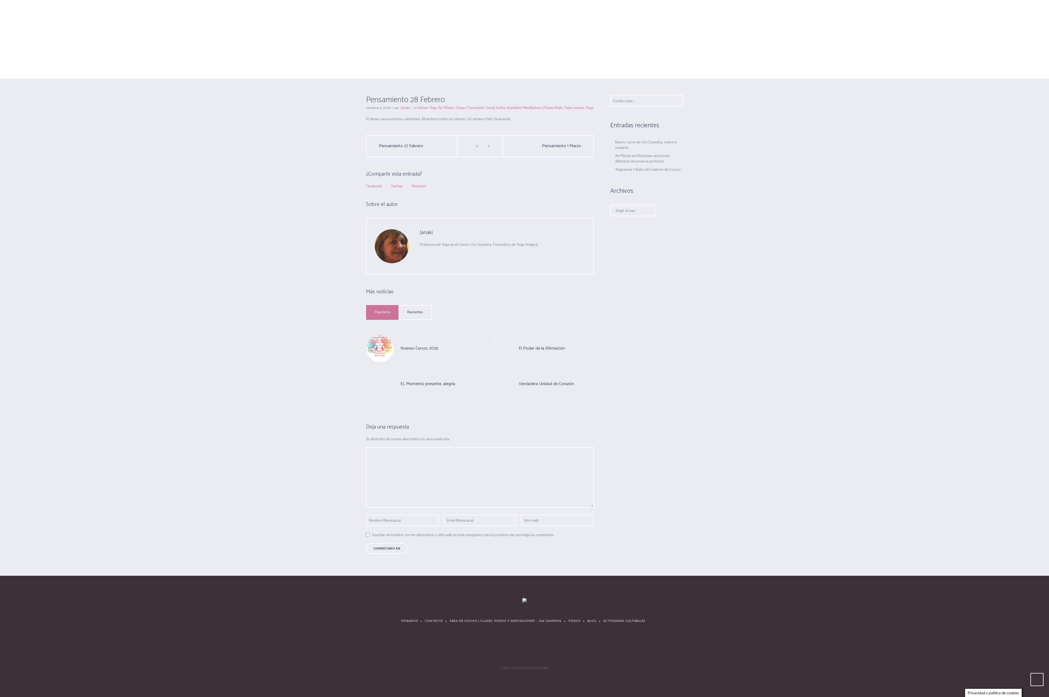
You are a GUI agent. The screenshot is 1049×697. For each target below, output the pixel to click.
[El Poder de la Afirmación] (498, 348)
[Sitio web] (433, 255)
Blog (591, 621)
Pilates (548, 107)
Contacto (434, 621)
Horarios (409, 621)
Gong (490, 107)
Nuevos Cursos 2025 (419, 348)
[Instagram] (542, 647)
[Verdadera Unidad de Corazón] (498, 383)
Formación (475, 107)
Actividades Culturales (624, 621)
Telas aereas (574, 107)
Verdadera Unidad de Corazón (546, 384)
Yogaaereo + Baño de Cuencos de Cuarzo (648, 169)
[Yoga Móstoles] (524, 601)
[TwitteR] (493, 647)
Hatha (500, 107)
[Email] (422, 255)
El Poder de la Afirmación (542, 348)
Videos (574, 621)
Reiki (559, 107)
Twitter (397, 186)
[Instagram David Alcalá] (558, 647)
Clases (461, 107)
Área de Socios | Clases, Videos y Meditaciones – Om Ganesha (505, 621)
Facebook (374, 186)
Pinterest (419, 186)
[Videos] (525, 647)
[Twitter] (444, 255)
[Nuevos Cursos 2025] (380, 348)
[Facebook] (455, 255)
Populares (382, 312)
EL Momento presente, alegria (427, 384)
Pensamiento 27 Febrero (401, 146)
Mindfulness (532, 107)
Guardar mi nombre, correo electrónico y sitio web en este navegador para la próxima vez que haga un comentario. (463, 535)
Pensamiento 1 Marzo (561, 146)
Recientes (415, 312)
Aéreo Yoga (631, 65)
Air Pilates (446, 107)
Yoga (589, 107)
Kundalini (514, 107)
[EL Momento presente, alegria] (380, 383)
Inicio (614, 65)
